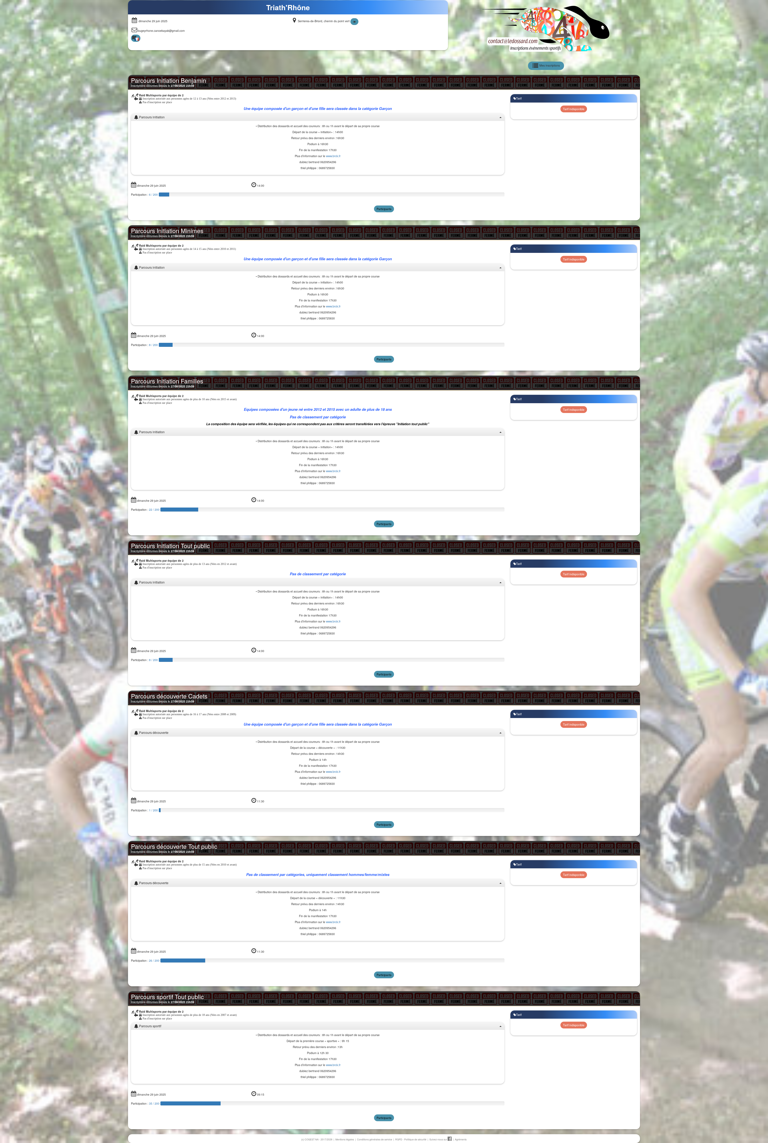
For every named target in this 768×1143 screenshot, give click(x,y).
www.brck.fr (333, 156)
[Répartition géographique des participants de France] (135, 38)
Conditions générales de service (375, 1139)
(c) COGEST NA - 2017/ (316, 1139)
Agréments (461, 1139)
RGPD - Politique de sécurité (411, 1139)
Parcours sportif (149, 1026)
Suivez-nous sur (438, 1139)
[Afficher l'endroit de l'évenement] (354, 21)
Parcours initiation (151, 117)
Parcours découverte (153, 732)
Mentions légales (345, 1139)
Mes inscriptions (549, 65)
